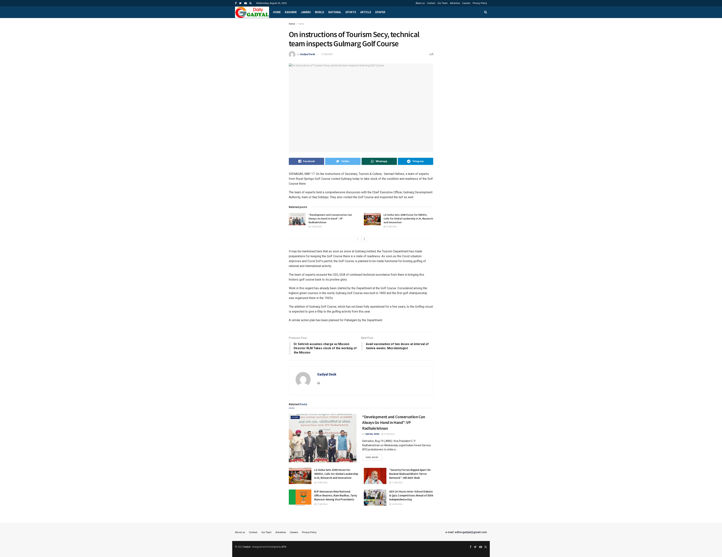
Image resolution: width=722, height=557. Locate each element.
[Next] (364, 238)
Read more (372, 457)
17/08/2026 (396, 482)
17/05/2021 (327, 54)
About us (420, 3)
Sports (350, 12)
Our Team (443, 3)
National (334, 12)
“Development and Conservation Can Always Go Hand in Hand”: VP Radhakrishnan (330, 218)
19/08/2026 (316, 226)
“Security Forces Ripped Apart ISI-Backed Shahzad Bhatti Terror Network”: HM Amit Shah (410, 474)
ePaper (380, 12)
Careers (466, 3)
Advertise (455, 3)
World (319, 12)
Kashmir (291, 12)
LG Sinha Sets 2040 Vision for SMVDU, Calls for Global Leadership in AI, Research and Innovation (408, 218)
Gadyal (246, 547)
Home (277, 12)
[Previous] (357, 238)
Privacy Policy (480, 3)
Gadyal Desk (307, 54)
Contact (431, 3)
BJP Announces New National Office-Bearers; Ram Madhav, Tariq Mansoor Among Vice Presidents (335, 495)
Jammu (306, 12)
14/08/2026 (396, 504)
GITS (283, 547)
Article (365, 12)
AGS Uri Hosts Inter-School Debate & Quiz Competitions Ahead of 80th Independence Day (411, 495)
